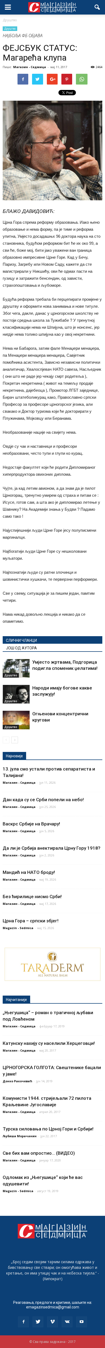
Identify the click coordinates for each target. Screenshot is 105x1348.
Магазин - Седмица (29, 67)
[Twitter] (38, 1322)
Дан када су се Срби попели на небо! (43, 799)
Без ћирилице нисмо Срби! (32, 896)
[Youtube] (81, 1322)
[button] (97, 7)
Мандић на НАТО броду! (29, 872)
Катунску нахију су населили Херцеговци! (49, 1043)
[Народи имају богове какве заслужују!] (16, 694)
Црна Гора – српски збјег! (30, 920)
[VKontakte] (67, 1322)
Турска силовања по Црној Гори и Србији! (48, 1129)
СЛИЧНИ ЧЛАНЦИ (21, 640)
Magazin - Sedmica (18, 928)
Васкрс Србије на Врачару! (31, 824)
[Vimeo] (52, 1322)
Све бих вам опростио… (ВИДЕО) (39, 1153)
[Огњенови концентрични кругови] (16, 720)
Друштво (10, 28)
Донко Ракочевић (17, 1081)
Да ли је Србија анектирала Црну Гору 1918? (51, 848)
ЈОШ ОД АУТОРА (21, 648)
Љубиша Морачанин (20, 1136)
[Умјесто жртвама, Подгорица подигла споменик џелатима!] (16, 668)
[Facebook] (23, 1322)
